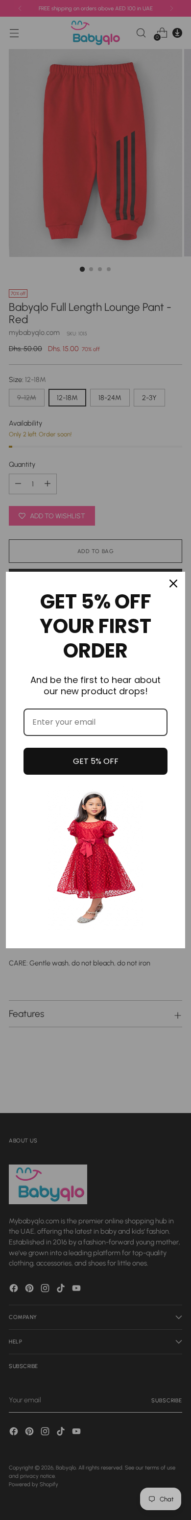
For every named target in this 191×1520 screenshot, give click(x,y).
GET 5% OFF (96, 761)
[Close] (173, 583)
